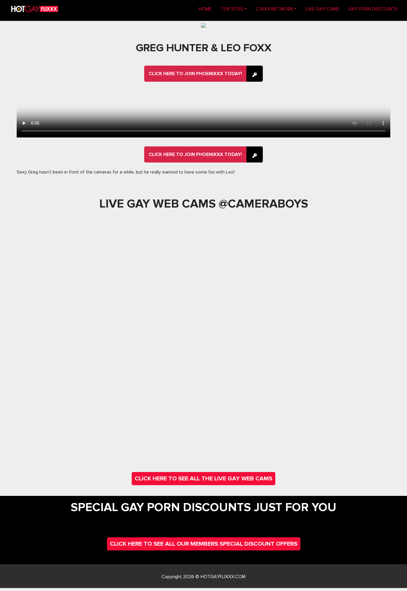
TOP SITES (232, 9)
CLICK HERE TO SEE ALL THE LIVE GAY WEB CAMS (203, 478)
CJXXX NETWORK (274, 9)
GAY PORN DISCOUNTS (373, 9)
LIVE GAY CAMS (322, 9)
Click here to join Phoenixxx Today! (195, 74)
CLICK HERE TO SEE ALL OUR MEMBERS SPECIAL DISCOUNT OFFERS (203, 543)
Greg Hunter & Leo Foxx (203, 48)
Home (207, 9)
